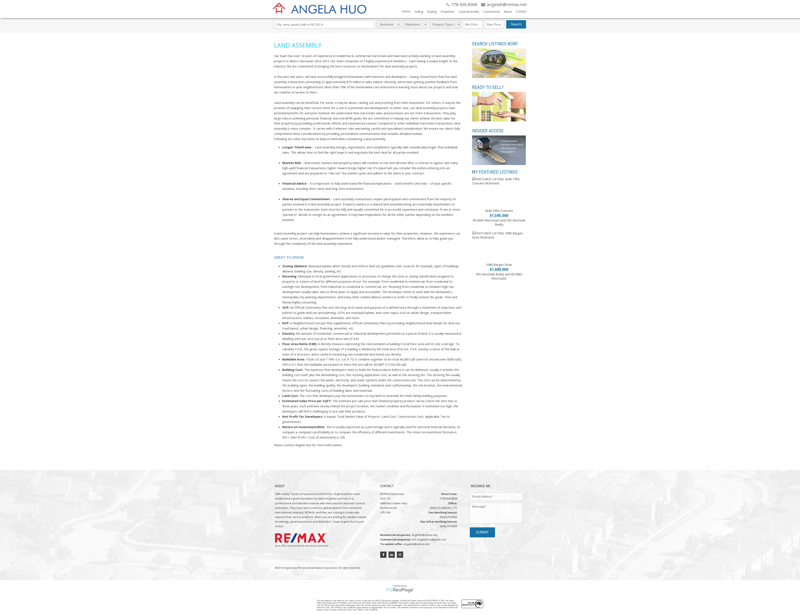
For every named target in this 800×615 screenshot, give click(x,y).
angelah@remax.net (424, 535)
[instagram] (400, 555)
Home (406, 11)
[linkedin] (392, 555)
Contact (521, 11)
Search (516, 24)
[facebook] (383, 555)
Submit (482, 532)
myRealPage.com (400, 590)
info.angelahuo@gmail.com (429, 539)
